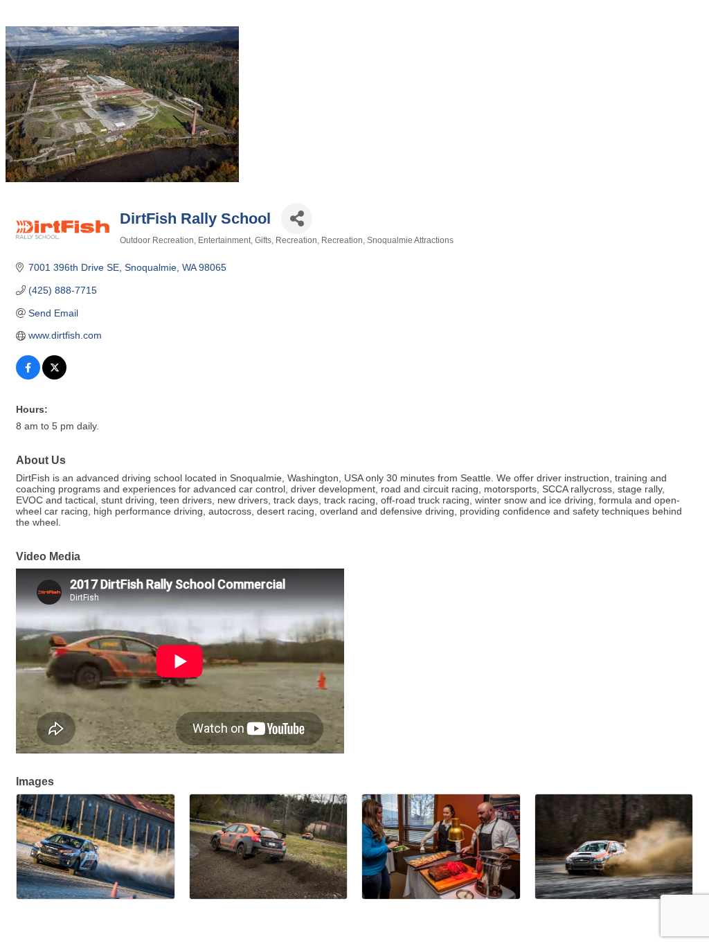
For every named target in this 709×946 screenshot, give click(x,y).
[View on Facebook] (28, 376)
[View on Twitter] (54, 376)
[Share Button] (296, 218)
